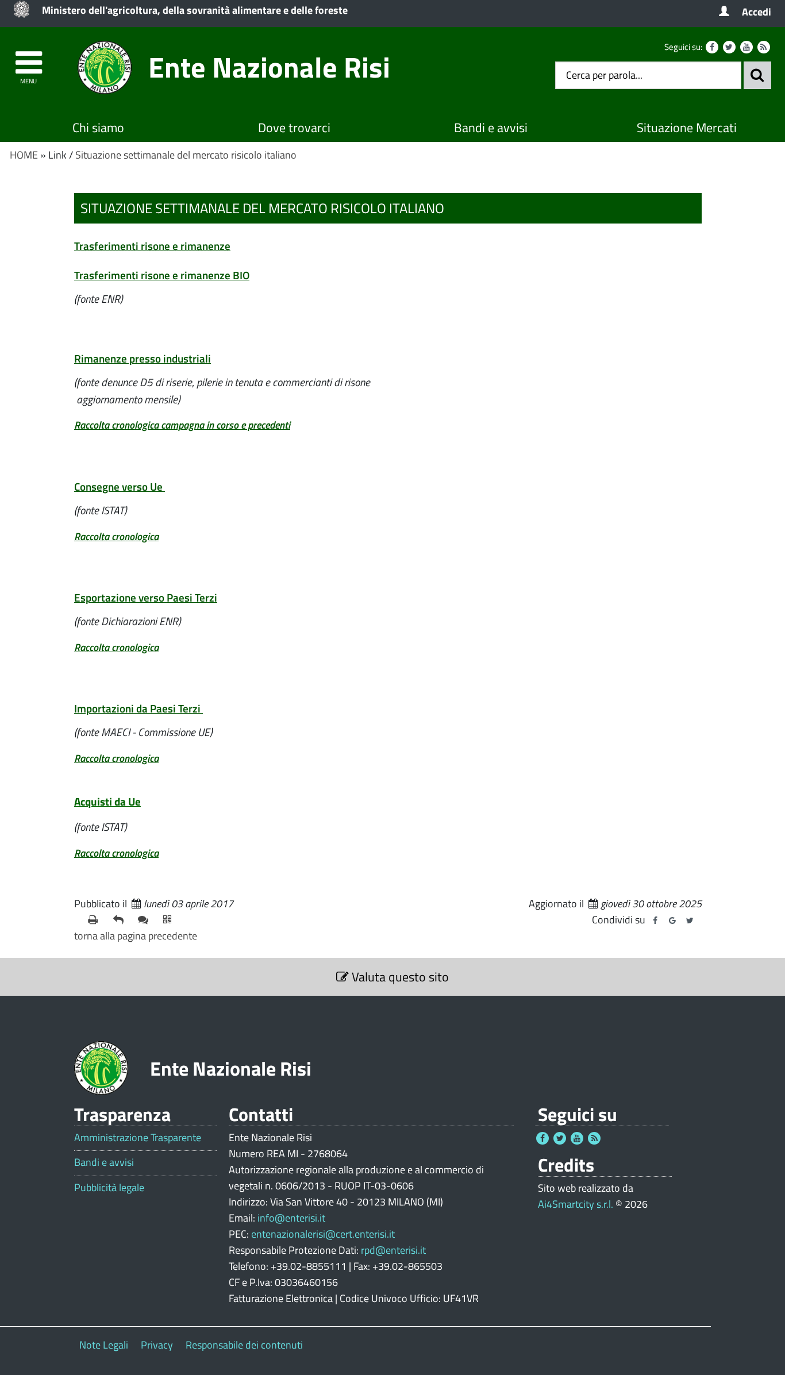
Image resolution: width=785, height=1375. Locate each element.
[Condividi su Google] (672, 920)
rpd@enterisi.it (393, 1250)
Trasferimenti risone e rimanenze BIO (161, 275)
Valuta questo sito (399, 977)
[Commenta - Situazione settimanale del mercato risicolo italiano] (146, 920)
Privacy (157, 1345)
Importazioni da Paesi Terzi (137, 708)
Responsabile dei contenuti (244, 1345)
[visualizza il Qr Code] (171, 920)
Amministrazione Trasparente (137, 1137)
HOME (24, 155)
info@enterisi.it (291, 1218)
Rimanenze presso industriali (142, 358)
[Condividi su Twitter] (689, 920)
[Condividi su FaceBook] (655, 920)
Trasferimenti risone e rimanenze (152, 245)
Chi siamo (98, 127)
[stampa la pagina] (96, 920)
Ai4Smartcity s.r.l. (575, 1204)
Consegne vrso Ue (118, 486)
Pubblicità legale (109, 1187)
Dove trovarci (294, 127)
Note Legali (103, 1345)
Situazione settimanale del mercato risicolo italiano (186, 155)
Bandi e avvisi (491, 127)
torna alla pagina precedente (135, 935)
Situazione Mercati (687, 127)
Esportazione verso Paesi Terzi (145, 597)
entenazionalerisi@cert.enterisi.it (323, 1234)
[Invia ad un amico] (121, 920)
